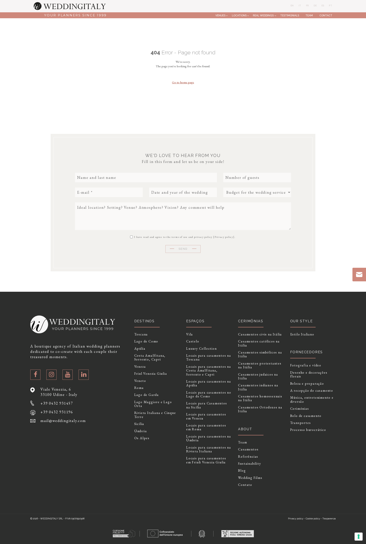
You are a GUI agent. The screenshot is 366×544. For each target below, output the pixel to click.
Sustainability (249, 463)
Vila (189, 334)
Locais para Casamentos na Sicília (206, 405)
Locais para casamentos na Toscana (208, 358)
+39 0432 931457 (56, 403)
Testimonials (289, 15)
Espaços (195, 321)
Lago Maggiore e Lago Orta (153, 404)
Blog (242, 470)
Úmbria (140, 431)
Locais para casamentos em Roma (206, 427)
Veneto (140, 381)
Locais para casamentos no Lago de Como (208, 394)
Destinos (144, 321)
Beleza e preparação (307, 384)
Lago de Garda (146, 395)
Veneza (140, 367)
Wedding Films (250, 478)
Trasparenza (329, 518)
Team (309, 15)
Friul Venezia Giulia (150, 374)
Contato (245, 485)
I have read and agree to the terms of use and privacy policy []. (184, 236)
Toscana (141, 334)
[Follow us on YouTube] (67, 375)
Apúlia (140, 349)
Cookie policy (313, 518)
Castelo (192, 341)
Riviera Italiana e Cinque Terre (155, 415)
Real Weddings (263, 15)
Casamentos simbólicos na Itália (260, 354)
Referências (248, 456)
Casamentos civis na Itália (260, 334)
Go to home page (183, 82)
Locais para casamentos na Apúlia (208, 383)
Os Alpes (142, 438)
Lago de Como (146, 341)
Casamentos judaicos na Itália (258, 376)
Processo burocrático (308, 430)
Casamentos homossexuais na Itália (260, 398)
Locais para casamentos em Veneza (206, 416)
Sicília (139, 424)
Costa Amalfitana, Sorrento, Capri (150, 358)
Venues (220, 15)
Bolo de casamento (306, 416)
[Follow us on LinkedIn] (84, 375)
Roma (139, 388)
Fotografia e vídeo (305, 365)
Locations (239, 15)
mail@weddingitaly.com (63, 420)
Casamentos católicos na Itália (259, 343)
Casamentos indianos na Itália (258, 387)
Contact (325, 15)
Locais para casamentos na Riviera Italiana (208, 449)
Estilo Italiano (302, 334)
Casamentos (248, 449)
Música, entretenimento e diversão (312, 400)
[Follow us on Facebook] (35, 375)
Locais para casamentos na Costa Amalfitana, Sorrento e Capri (208, 370)
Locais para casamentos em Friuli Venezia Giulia (206, 460)
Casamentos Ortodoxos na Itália (260, 409)
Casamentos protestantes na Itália (259, 365)
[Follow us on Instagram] (51, 375)
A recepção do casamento (311, 391)
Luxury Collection (201, 349)
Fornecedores (306, 352)
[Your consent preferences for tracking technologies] (359, 537)
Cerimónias (299, 409)
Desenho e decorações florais (308, 375)
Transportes (300, 423)
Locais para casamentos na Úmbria (208, 438)
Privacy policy (224, 237)
